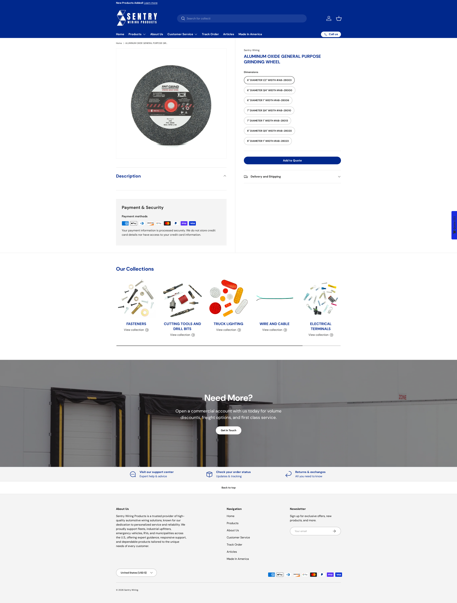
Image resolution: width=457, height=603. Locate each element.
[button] (339, 18)
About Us (156, 34)
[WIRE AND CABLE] (275, 298)
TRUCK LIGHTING (228, 323)
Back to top (229, 487)
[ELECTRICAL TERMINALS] (321, 298)
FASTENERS (136, 323)
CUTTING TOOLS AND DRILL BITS (182, 326)
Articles (228, 34)
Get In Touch (228, 430)
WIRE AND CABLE (275, 323)
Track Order (210, 34)
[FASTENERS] (136, 298)
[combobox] (242, 18)
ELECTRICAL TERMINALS (321, 326)
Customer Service (180, 34)
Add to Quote (292, 160)
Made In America (250, 34)
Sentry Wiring (252, 50)
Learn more (150, 2)
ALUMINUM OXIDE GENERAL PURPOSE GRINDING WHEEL (146, 43)
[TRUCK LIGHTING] (228, 298)
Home (120, 34)
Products (135, 34)
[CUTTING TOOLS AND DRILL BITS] (182, 298)
